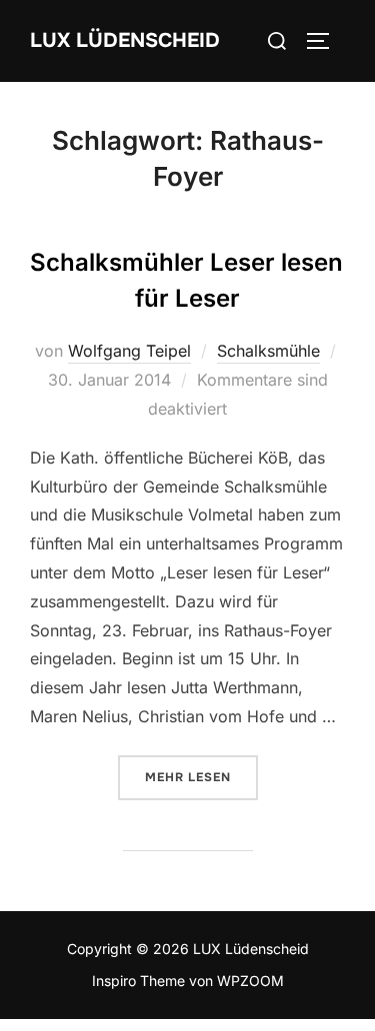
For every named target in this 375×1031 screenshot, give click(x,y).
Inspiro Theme (138, 980)
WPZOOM (250, 980)
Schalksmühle (268, 351)
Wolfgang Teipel (129, 351)
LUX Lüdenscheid (125, 40)
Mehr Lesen (201, 777)
